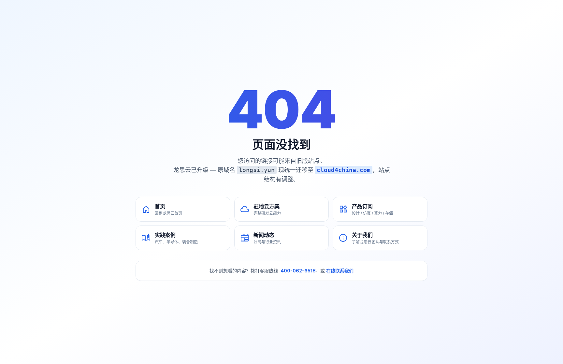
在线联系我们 (340, 270)
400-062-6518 (298, 270)
